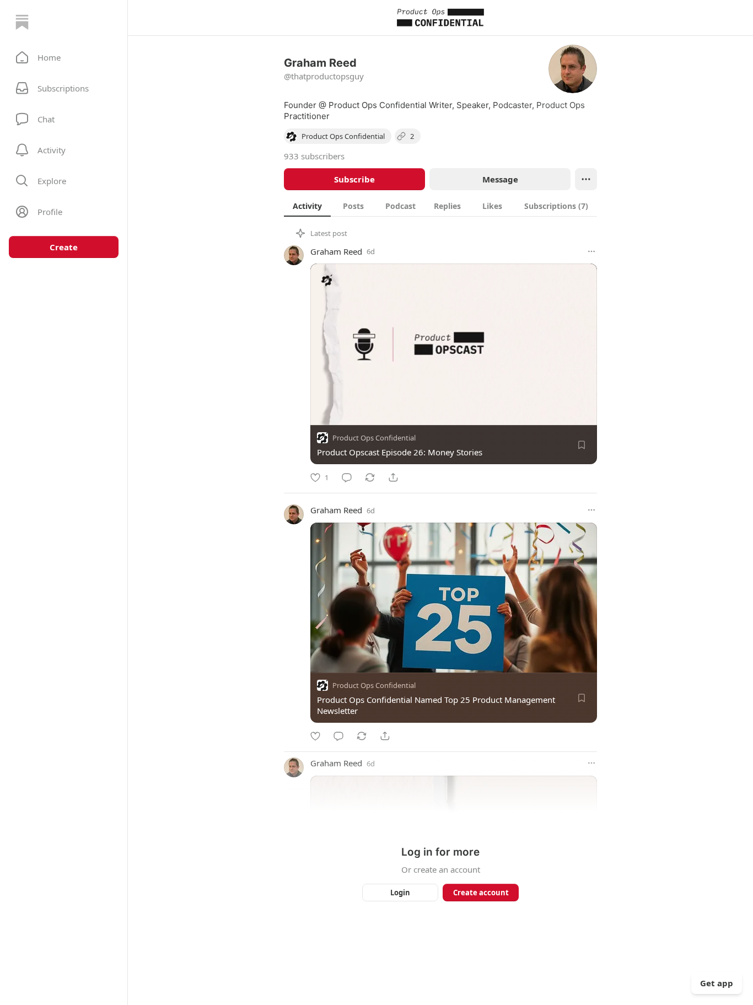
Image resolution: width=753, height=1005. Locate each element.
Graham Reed (336, 251)
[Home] (22, 22)
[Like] (315, 736)
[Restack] (370, 477)
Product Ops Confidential (374, 438)
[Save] (581, 445)
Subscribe (354, 179)
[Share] (393, 477)
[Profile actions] (586, 179)
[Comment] (346, 477)
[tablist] (440, 206)
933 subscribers (314, 156)
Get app (716, 982)
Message (500, 179)
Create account (481, 892)
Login (400, 892)
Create (64, 246)
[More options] (591, 251)
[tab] (307, 206)
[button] (64, 57)
